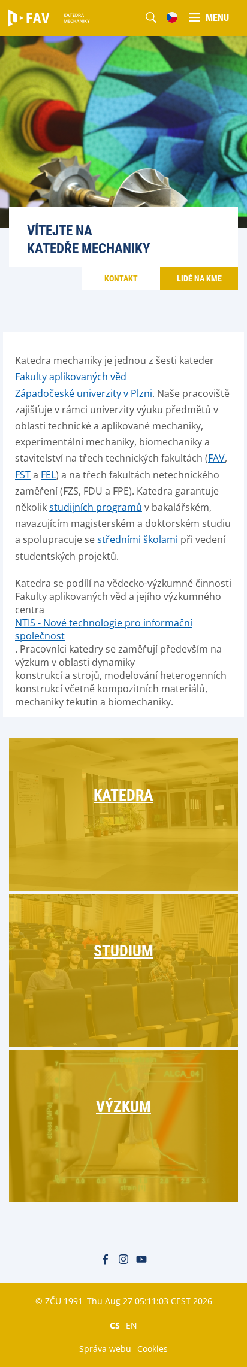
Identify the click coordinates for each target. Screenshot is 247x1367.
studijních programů (95, 507)
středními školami (137, 539)
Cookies (152, 1348)
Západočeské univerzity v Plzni (83, 393)
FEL (48, 474)
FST (23, 474)
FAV (216, 458)
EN (131, 1325)
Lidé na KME (199, 278)
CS (115, 1325)
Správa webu (105, 1348)
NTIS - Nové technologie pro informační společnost (103, 629)
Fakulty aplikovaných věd (70, 376)
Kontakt (121, 278)
